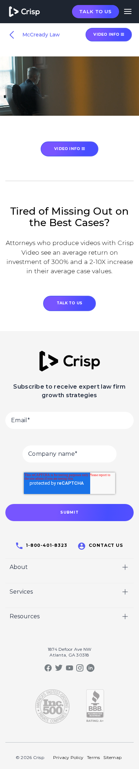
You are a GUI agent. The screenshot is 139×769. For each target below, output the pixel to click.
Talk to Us (95, 11)
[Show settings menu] (118, 110)
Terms (93, 757)
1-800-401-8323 (46, 545)
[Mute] (105, 110)
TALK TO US (69, 303)
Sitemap (112, 757)
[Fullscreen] (132, 110)
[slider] (62, 110)
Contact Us (106, 545)
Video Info (67, 148)
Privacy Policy (68, 757)
